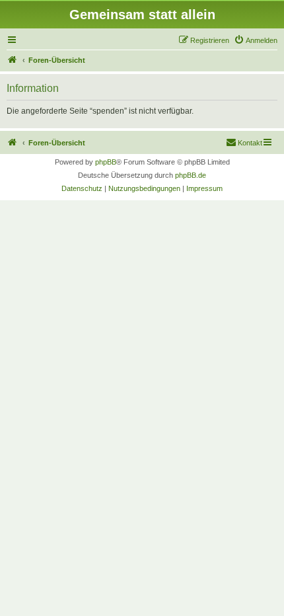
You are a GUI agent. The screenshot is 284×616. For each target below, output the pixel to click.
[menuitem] (255, 40)
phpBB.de (190, 175)
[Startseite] (12, 60)
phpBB (105, 162)
